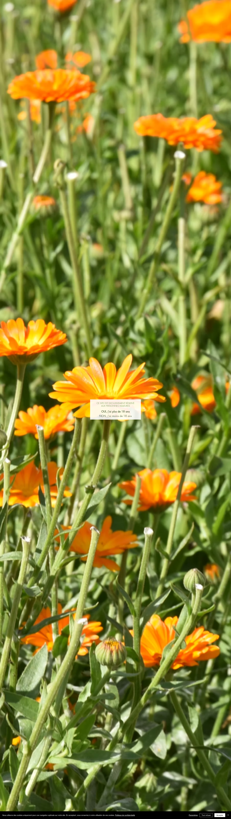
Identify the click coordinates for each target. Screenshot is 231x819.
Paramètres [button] (193, 815)
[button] (115, 411)
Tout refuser (206, 815)
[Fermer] (228, 815)
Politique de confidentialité (125, 815)
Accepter (219, 815)
